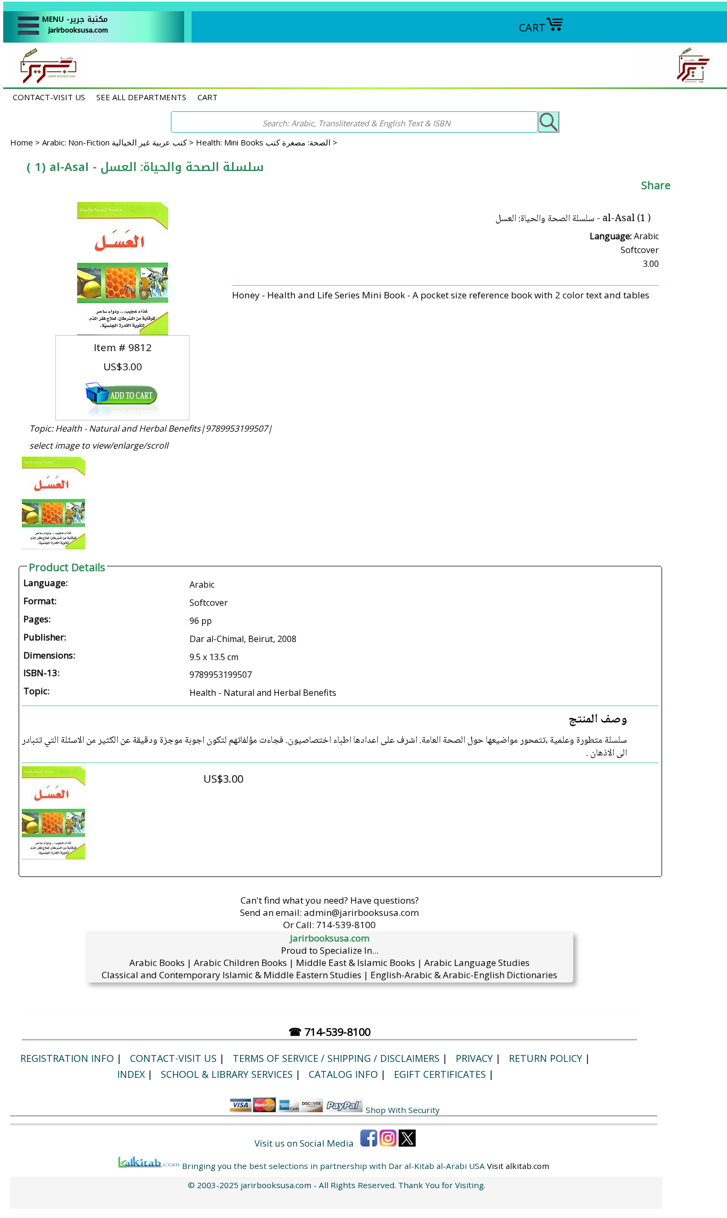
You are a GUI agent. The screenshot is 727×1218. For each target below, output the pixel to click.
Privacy (474, 1058)
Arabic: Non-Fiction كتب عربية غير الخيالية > (119, 142)
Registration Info (67, 1058)
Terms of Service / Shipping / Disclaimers (336, 1058)
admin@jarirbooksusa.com (361, 912)
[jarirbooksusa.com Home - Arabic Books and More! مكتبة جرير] (45, 82)
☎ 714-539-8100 (329, 1032)
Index (131, 1074)
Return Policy (545, 1058)
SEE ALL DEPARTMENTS (141, 97)
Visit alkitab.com (518, 1165)
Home (21, 142)
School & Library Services (227, 1074)
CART (532, 27)
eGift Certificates (440, 1074)
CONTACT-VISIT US (49, 97)
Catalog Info (343, 1074)
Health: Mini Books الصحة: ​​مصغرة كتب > (266, 142)
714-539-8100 (346, 925)
